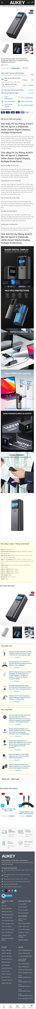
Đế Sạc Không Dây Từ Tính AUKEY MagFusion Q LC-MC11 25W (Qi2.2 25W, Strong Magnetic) (19, 756)
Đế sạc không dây (23, 913)
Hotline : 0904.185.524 (27, 97)
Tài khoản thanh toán (7, 914)
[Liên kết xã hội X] (6, 890)
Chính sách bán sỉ (6, 935)
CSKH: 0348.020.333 (23, 967)
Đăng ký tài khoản (7, 908)
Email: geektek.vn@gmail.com (24, 976)
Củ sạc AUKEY (22, 904)
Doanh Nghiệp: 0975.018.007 (22, 960)
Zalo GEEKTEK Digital (27, 105)
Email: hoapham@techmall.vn (24, 990)
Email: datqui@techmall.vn (25, 998)
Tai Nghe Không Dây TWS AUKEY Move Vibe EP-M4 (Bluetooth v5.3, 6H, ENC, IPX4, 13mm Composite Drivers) (20, 687)
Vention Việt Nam (6, 956)
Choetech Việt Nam (7, 980)
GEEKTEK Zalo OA (23, 940)
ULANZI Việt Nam (6, 983)
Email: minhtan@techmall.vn (24, 985)
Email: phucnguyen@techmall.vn (25, 994)
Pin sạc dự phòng (23, 910)
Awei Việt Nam (6, 977)
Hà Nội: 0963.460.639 (24, 953)
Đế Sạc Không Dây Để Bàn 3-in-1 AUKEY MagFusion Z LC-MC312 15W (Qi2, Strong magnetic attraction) (19, 766)
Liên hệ (20, 947)
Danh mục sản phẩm (24, 901)
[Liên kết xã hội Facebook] (3, 890)
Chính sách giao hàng (8, 923)
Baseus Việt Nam (6, 950)
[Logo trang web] (17, 2)
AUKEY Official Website (22, 919)
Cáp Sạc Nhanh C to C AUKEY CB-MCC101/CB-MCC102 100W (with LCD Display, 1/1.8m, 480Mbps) (20, 663)
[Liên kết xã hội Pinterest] (9, 890)
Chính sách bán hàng (7, 920)
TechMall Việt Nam (7, 968)
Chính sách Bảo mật (7, 932)
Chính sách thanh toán (8, 929)
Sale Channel (22, 916)
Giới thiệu (4, 905)
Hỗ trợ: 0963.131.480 (23, 964)
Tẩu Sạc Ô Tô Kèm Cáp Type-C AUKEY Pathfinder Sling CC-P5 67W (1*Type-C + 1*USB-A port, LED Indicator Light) (20, 653)
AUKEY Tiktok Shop (23, 926)
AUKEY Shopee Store (24, 923)
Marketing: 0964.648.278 (25, 970)
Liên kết (4, 947)
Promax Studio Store (24, 929)
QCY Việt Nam (6, 965)
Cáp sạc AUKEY (22, 907)
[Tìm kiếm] (28, 2)
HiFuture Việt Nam (7, 959)
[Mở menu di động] (2, 2)
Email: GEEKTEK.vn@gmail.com (12, 887)
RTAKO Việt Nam (6, 974)
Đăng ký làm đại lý (7, 911)
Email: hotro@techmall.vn (25, 972)
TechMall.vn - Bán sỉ (23, 932)
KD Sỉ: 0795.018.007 (9, 101)
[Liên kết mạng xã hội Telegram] (15, 890)
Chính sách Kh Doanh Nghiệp (8, 939)
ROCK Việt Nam (6, 962)
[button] (2, 26)
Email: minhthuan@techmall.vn (25, 981)
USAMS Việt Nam (6, 953)
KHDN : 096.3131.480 (26, 101)
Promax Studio (6, 971)
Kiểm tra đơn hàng (7, 917)
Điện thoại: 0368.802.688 (10, 884)
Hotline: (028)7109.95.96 (25, 950)
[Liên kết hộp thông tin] (9, 833)
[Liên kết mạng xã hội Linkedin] (12, 890)
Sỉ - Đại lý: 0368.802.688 (25, 956)
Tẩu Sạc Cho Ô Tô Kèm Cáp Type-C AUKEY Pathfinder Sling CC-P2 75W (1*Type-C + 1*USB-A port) (19, 697)
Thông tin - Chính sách (7, 901)
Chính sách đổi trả (7, 926)
